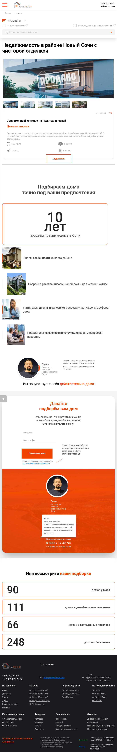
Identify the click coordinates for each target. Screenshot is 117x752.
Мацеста (6, 707)
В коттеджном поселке (66, 729)
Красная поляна (10, 704)
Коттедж (39, 719)
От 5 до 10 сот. (99, 694)
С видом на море (63, 726)
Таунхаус (39, 722)
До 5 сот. (96, 690)
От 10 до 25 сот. (99, 697)
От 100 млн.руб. (36, 704)
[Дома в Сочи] (25, 5)
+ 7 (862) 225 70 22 (12, 679)
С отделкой (92, 722)
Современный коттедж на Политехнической (36, 120)
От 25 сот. (97, 700)
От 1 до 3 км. (8, 722)
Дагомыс (6, 694)
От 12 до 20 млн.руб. (39, 690)
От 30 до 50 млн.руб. (39, 697)
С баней (59, 722)
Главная (8, 13)
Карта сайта (8, 742)
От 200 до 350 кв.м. (71, 694)
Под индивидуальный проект (101, 726)
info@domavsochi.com (54, 677)
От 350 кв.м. (67, 697)
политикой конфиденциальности (36, 464)
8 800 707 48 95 (107, 4)
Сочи (4, 690)
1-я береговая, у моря (12, 719)
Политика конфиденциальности (17, 738)
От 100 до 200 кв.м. (71, 690)
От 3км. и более (9, 726)
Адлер (5, 700)
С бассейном (61, 719)
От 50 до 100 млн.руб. (39, 700)
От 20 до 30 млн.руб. (39, 694)
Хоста (5, 697)
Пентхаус (39, 729)
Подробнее (58, 158)
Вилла (38, 726)
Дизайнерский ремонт (97, 719)
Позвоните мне (37, 453)
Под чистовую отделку (97, 729)
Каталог (19, 13)
